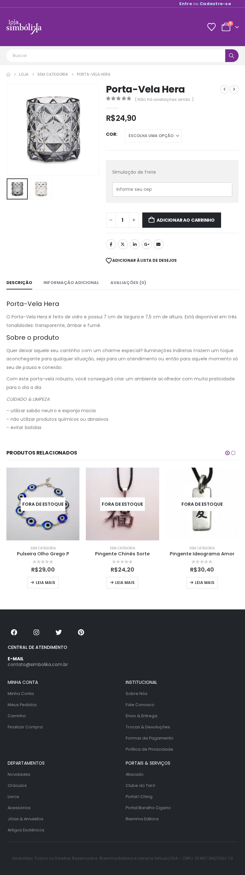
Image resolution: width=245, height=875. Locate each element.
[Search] (232, 55)
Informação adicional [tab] (71, 283)
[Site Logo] (24, 26)
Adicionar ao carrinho (186, 220)
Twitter (123, 244)
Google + (147, 244)
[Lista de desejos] (211, 27)
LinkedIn (135, 244)
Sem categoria (43, 548)
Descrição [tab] (19, 283)
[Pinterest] (81, 632)
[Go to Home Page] (8, 74)
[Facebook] (14, 632)
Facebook (111, 244)
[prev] (224, 89)
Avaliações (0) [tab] (128, 283)
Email (158, 244)
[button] (14, 130)
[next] (234, 89)
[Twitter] (58, 632)
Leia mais (45, 582)
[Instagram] (36, 632)
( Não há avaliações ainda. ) (164, 99)
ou (205, 4)
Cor (111, 134)
